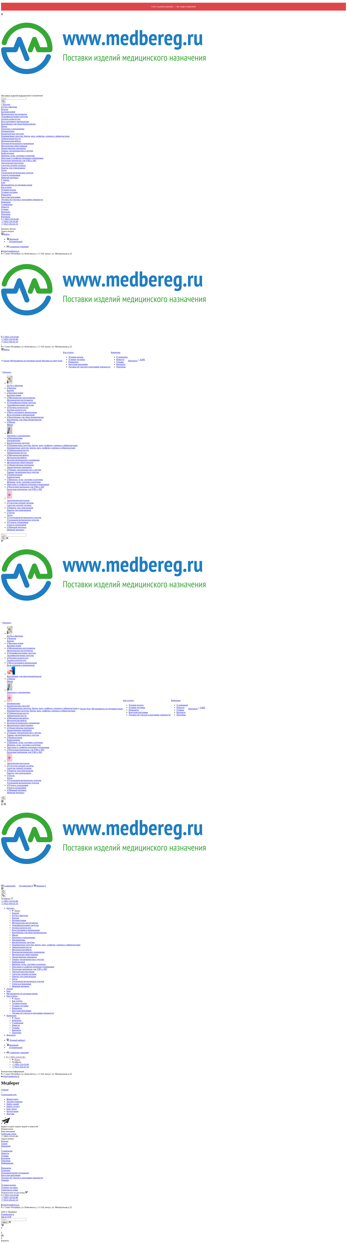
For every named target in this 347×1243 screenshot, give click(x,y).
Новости (5, 1153)
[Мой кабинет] (2, 802)
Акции (4, 1143)
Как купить (17, 1001)
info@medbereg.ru (11, 251)
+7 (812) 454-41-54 (9, 224)
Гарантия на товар (9, 1190)
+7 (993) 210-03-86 (10, 219)
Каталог (15, 913)
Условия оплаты (8, 1185)
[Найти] (3, 101)
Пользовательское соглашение (15, 1173)
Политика (5, 1170)
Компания (16, 1020)
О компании (6, 1151)
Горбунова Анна (8, 1134)
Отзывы (5, 1156)
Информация (7, 1163)
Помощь (5, 1180)
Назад (17, 910)
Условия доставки (9, 1187)
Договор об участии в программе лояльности (22, 1178)
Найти (4, 1222)
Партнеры (5, 1161)
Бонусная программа (10, 1175)
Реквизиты (6, 1168)
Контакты (5, 1158)
